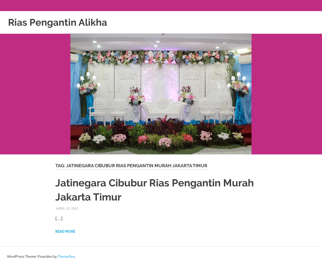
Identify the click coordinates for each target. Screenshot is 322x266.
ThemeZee (66, 256)
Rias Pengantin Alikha (57, 22)
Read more (65, 231)
